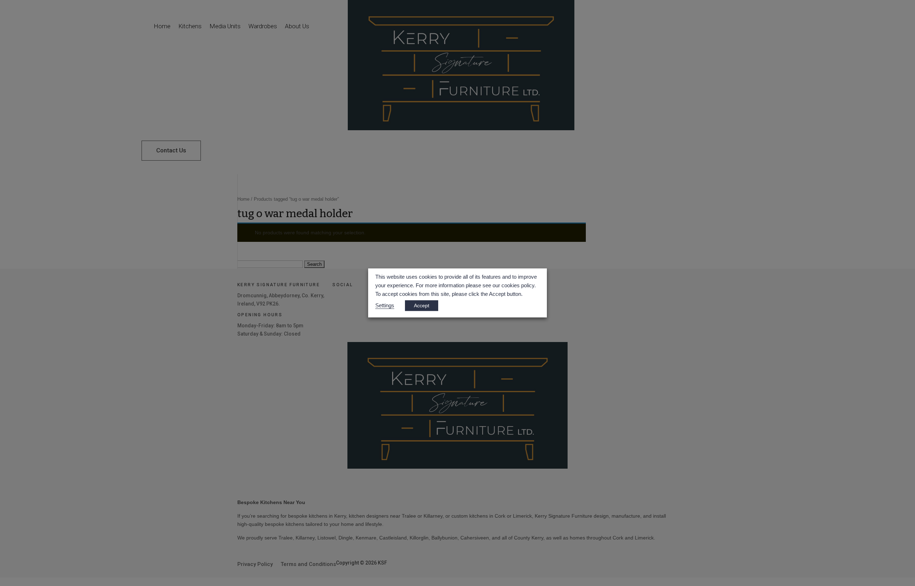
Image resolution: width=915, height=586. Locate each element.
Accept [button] (421, 306)
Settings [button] (384, 306)
